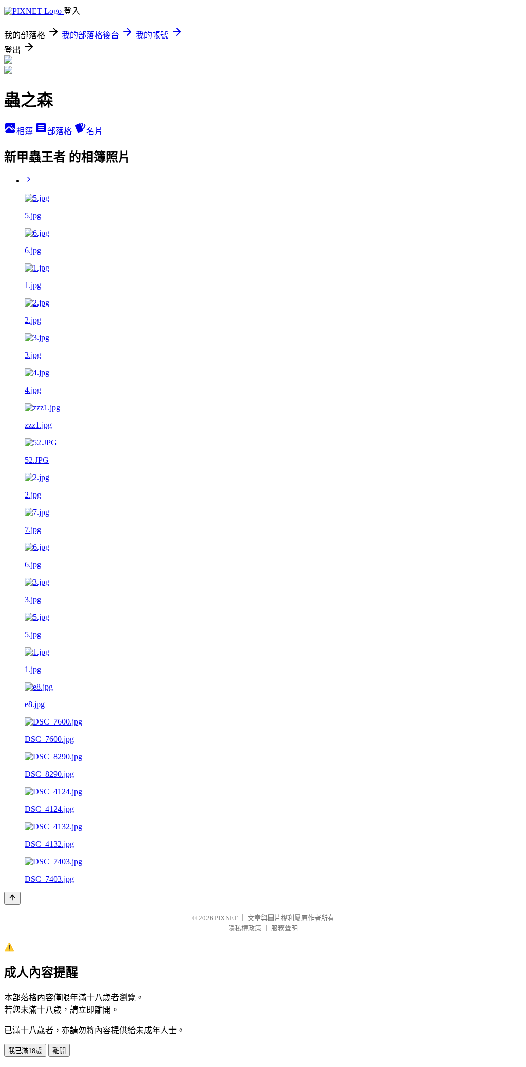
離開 (59, 1051)
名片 (94, 131)
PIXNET (226, 918)
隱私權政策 (244, 928)
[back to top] (12, 898)
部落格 (60, 131)
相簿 (25, 131)
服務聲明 (284, 928)
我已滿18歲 (25, 1051)
